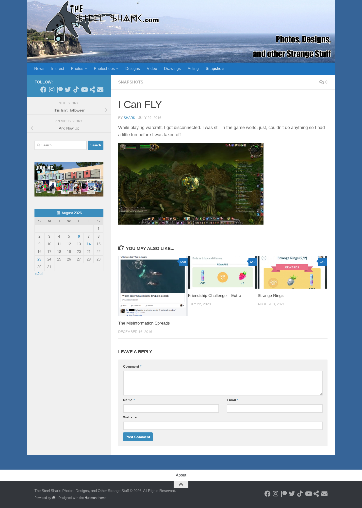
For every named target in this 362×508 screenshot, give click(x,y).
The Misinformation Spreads (144, 323)
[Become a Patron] (60, 89)
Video (152, 68)
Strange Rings (271, 295)
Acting (193, 68)
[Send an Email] (100, 89)
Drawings (172, 68)
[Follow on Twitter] (68, 89)
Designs (132, 68)
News (39, 68)
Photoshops (104, 68)
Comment (132, 366)
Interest (57, 68)
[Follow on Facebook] (43, 89)
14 (89, 244)
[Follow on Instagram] (52, 89)
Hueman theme (95, 498)
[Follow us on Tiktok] (76, 89)
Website (130, 417)
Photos (77, 68)
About (181, 475)
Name (129, 400)
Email (232, 400)
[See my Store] (92, 89)
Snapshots (215, 68)
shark (129, 118)
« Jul (38, 274)
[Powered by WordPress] (53, 497)
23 (39, 259)
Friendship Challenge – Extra (214, 295)
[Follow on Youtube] (84, 89)
